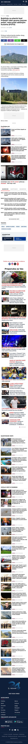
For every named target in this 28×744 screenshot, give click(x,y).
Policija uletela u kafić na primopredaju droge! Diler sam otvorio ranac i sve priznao (15, 209)
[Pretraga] (23, 1)
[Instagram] (12, 264)
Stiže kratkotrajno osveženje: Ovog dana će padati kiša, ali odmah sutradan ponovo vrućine (18, 441)
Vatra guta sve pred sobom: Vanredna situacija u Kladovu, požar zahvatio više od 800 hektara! (19, 539)
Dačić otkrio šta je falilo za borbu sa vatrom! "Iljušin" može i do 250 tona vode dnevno (19, 623)
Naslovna (3, 15)
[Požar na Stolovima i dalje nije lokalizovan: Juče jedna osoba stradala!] (6, 615)
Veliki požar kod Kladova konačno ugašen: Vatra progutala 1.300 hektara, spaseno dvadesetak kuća (19, 670)
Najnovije (3, 4)
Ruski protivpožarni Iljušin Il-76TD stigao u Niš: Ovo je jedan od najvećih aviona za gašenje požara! (19, 595)
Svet (2, 708)
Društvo (3, 712)
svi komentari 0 (7, 239)
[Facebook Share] (4, 40)
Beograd (17, 708)
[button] (13, 172)
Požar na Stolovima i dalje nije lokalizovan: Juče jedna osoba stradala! (19, 613)
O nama (6, 734)
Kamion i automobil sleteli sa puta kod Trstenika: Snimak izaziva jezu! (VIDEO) (19, 632)
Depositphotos (14, 738)
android (16, 182)
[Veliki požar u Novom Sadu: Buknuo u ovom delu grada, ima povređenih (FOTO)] (6, 643)
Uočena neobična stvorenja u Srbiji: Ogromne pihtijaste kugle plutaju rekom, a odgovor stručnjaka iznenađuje (19, 511)
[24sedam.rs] (5, 2)
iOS (11, 182)
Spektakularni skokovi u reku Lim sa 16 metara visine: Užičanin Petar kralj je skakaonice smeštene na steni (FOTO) (19, 660)
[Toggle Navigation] (26, 1)
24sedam (3, 183)
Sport (19, 4)
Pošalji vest (4, 736)
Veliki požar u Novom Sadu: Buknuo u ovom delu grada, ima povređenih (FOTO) (19, 641)
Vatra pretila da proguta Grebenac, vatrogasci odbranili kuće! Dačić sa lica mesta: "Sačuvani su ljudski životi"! (19, 576)
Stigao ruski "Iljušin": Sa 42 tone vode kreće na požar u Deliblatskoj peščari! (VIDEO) (19, 567)
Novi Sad (17, 715)
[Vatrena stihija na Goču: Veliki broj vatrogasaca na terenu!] (6, 653)
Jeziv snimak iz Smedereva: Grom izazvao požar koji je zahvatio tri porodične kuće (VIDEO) (18, 157)
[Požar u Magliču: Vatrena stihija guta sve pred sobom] (6, 522)
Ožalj (3, 226)
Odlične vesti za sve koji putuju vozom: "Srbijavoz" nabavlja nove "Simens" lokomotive (19, 557)
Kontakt (10, 734)
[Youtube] (18, 264)
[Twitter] (15, 264)
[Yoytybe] (15, 730)
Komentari (23, 189)
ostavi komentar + (19, 239)
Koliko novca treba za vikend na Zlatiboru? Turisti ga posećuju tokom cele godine (19, 548)
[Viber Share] (11, 40)
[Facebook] (10, 264)
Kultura (17, 703)
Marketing (21, 734)
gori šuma (23, 226)
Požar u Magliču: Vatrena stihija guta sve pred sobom (19, 519)
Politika (16, 4)
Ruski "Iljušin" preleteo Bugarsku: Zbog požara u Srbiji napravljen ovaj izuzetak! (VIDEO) (18, 529)
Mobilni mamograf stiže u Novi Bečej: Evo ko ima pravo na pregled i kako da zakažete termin (15, 194)
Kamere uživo (9, 4)
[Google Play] (18, 721)
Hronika (3, 710)
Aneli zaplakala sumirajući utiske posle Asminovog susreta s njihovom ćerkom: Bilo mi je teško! (14, 214)
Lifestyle (3, 714)
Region (17, 710)
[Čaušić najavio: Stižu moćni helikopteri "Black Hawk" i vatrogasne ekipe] (6, 606)
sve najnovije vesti (14, 219)
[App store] (9, 721)
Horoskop (17, 712)
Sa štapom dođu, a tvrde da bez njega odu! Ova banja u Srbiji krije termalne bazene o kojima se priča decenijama (19, 459)
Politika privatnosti (12, 736)
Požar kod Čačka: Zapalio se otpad (18, 130)
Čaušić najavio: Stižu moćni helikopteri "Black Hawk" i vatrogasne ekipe (19, 604)
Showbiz (24, 4)
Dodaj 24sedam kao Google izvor (15, 44)
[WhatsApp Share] (17, 40)
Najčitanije (14, 189)
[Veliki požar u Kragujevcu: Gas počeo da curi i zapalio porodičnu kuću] (6, 141)
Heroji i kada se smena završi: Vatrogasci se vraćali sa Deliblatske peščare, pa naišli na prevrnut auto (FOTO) (19, 492)
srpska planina (10, 226)
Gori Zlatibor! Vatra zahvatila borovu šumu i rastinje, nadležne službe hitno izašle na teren (19, 450)
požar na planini (6, 229)
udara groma (16, 70)
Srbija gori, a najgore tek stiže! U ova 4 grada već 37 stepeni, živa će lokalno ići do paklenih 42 (19, 501)
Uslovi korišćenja (22, 736)
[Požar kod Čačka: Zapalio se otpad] (6, 132)
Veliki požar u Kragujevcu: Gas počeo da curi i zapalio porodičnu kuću (18, 139)
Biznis (16, 701)
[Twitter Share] (24, 40)
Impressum (15, 734)
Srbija (7, 15)
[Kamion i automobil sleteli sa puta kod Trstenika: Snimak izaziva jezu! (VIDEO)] (6, 634)
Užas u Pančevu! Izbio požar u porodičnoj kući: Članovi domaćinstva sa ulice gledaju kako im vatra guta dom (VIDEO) (19, 148)
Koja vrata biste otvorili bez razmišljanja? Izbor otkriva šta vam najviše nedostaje (15, 204)
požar (18, 226)
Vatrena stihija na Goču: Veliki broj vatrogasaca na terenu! (19, 651)
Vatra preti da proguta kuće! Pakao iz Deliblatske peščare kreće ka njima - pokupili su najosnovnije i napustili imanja (19, 469)
